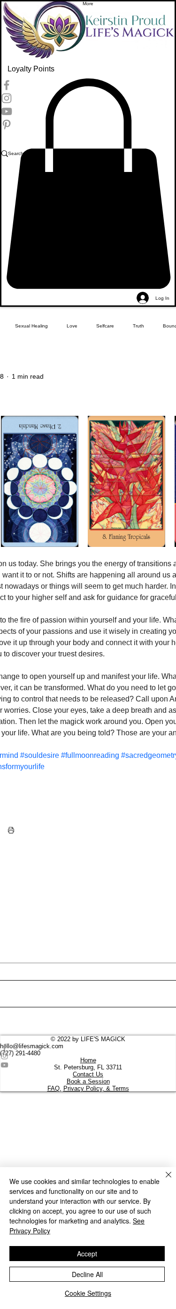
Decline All (87, 1274)
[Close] (163, 1180)
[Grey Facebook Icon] (88, 1047)
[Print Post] (11, 830)
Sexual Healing (31, 325)
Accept (87, 1253)
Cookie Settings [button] (88, 1293)
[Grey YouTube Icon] (88, 1064)
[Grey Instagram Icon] (88, 1056)
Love (72, 325)
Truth (138, 325)
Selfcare (105, 325)
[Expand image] (39, 481)
